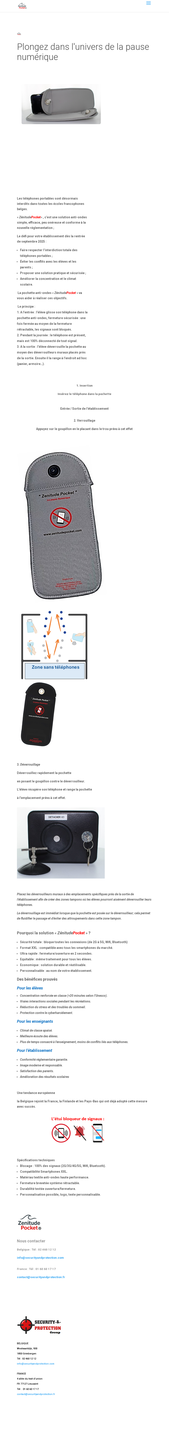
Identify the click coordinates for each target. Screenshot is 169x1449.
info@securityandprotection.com (40, 1257)
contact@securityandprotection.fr (41, 1277)
